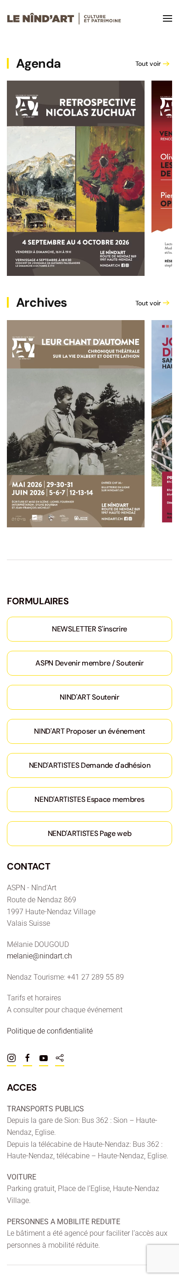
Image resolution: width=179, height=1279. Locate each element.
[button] (167, 18)
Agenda (38, 63)
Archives (41, 302)
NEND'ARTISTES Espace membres (89, 799)
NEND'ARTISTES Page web (90, 833)
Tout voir (148, 63)
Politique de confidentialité (50, 1031)
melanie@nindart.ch (39, 956)
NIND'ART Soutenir (89, 697)
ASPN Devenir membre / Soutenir (89, 663)
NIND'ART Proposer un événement (89, 731)
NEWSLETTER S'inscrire (89, 629)
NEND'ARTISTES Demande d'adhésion (90, 765)
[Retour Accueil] (64, 18)
